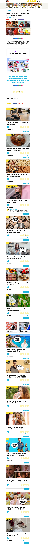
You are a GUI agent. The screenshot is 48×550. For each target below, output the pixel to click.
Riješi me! (9, 10)
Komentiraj (26, 131)
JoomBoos (9, 17)
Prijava (9, 103)
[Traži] (38, 1)
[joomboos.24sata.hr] (7, 1)
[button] (1, 549)
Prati (14, 19)
